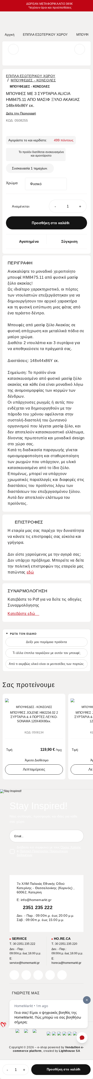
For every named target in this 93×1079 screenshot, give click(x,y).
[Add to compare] (53, 699)
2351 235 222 (37, 907)
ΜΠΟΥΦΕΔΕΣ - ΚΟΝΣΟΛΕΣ (33, 80)
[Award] (17, 1035)
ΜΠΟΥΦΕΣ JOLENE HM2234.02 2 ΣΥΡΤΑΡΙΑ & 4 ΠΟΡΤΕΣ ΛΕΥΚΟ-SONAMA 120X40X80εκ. (34, 717)
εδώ (30, 572)
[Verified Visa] (54, 1035)
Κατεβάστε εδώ (22, 614)
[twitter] (26, 975)
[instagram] (50, 975)
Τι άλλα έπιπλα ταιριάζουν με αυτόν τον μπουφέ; (47, 653)
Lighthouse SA (69, 1051)
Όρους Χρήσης (71, 847)
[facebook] (14, 975)
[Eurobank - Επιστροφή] (26, 1035)
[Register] (77, 836)
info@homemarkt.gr (36, 900)
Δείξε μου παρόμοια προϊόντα (46, 642)
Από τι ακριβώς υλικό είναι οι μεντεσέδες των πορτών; (46, 664)
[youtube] (62, 975)
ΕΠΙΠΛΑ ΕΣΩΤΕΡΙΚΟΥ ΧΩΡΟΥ (30, 76)
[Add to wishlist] (60, 699)
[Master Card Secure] (59, 1035)
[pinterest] (38, 975)
